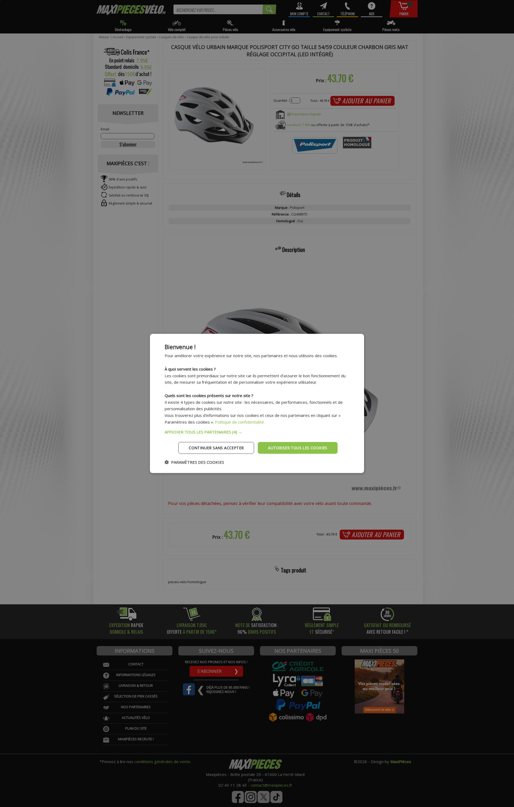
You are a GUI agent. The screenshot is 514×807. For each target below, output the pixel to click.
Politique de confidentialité (239, 422)
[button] (257, 431)
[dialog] (257, 403)
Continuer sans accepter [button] (216, 447)
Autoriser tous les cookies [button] (297, 447)
